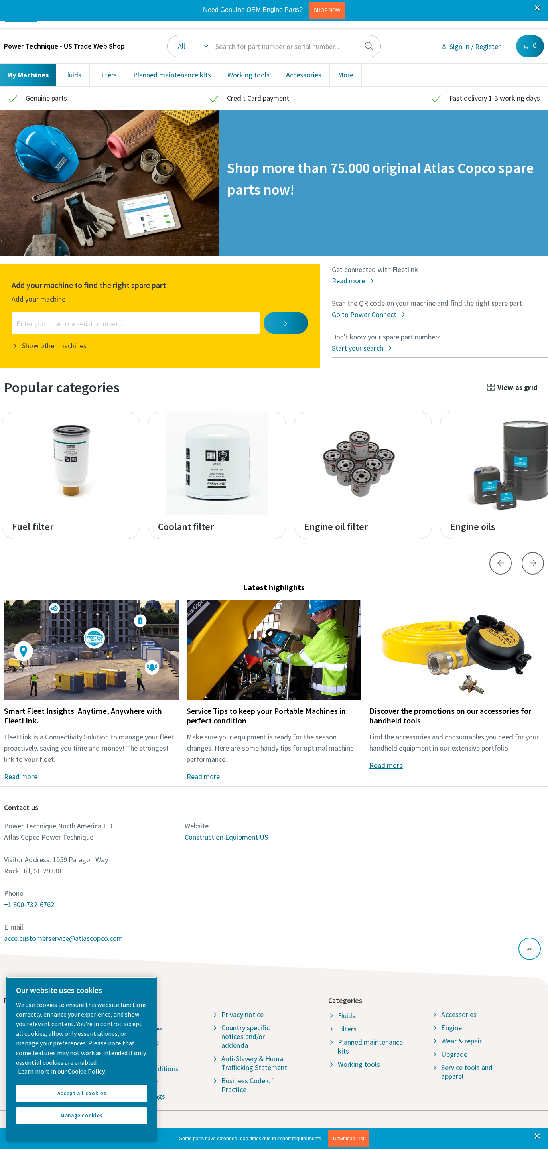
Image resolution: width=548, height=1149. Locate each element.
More (345, 74)
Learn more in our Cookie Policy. (62, 1071)
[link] (471, 46)
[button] (327, 10)
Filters (107, 74)
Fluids (72, 74)
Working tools (248, 74)
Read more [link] (20, 776)
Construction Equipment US (226, 837)
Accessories (303, 74)
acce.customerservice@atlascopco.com (63, 938)
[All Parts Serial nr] (274, 46)
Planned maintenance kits (172, 74)
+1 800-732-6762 (29, 904)
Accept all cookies (81, 1093)
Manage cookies (82, 1115)
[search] (369, 46)
